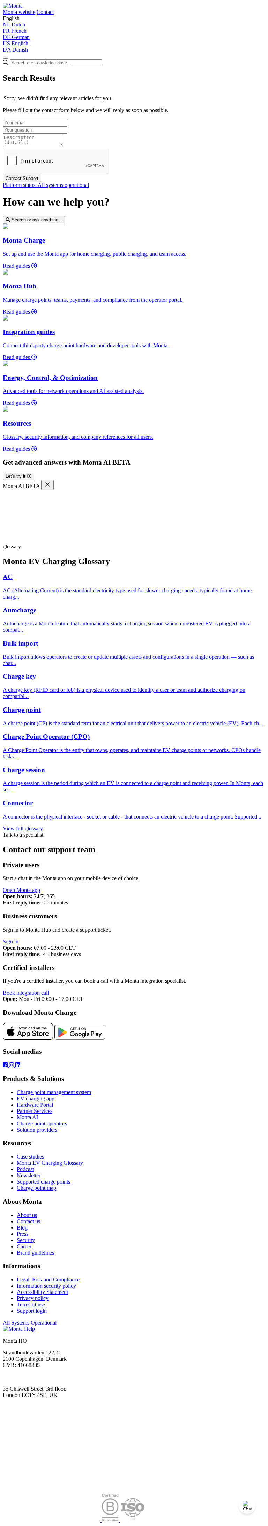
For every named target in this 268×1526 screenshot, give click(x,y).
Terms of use (31, 1304)
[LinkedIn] (17, 1065)
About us (27, 1215)
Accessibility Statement (42, 1292)
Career (24, 1246)
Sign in (10, 941)
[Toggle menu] (5, 58)
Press (22, 1234)
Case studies (30, 1157)
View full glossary (23, 828)
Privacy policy (33, 1298)
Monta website (19, 12)
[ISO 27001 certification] (132, 1520)
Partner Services (34, 1111)
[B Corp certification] (111, 1520)
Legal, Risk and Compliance (48, 1279)
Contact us (28, 1221)
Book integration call (26, 993)
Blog (22, 1228)
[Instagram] (12, 1065)
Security (26, 1240)
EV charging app (35, 1098)
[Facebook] (6, 1065)
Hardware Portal (35, 1105)
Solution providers (37, 1130)
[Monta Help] (13, 6)
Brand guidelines (35, 1253)
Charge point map (36, 1188)
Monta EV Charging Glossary (50, 1163)
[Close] (47, 485)
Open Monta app (21, 890)
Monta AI (27, 1117)
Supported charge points (43, 1182)
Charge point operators (42, 1123)
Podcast (25, 1169)
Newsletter (28, 1175)
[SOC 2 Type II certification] (52, 1520)
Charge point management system (54, 1092)
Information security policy (46, 1286)
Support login (32, 1311)
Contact (45, 12)
